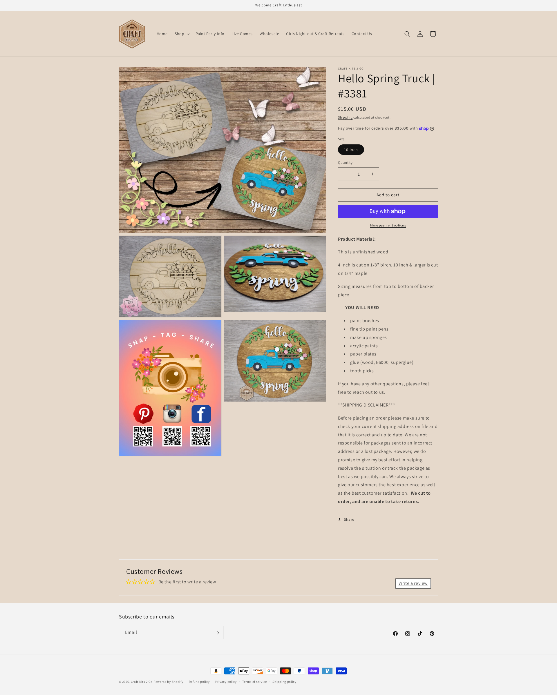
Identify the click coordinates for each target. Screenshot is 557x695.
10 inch (351, 149)
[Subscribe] (216, 633)
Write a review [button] (413, 583)
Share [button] (349, 519)
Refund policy (199, 681)
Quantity (345, 162)
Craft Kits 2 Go (142, 682)
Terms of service (254, 681)
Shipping (345, 117)
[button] (181, 34)
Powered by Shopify (168, 682)
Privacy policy (226, 681)
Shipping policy (284, 681)
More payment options (388, 225)
